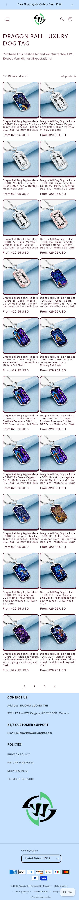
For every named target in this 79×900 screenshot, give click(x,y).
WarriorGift (24, 886)
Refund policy (61, 886)
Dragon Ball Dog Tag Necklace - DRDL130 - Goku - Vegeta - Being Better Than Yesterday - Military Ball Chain (58, 125)
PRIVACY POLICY (18, 754)
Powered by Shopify (41, 886)
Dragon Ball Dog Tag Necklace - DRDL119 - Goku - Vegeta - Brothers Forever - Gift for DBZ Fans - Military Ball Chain (20, 420)
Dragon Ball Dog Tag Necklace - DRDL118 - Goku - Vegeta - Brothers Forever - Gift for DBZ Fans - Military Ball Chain (57, 420)
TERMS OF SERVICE (20, 779)
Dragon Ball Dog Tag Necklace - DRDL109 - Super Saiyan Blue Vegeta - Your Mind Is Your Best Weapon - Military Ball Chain (20, 598)
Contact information (41, 897)
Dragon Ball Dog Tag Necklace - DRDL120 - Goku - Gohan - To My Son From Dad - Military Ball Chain (57, 361)
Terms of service (41, 892)
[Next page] (54, 686)
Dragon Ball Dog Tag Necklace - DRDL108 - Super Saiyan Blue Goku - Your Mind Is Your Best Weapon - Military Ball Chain (58, 598)
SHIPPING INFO (17, 770)
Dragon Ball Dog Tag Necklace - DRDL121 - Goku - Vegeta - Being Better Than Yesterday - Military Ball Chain (21, 361)
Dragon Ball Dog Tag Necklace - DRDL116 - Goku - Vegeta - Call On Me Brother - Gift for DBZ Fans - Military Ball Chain (57, 479)
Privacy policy (22, 892)
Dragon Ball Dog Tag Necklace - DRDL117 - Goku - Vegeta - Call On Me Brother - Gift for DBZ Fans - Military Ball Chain (20, 479)
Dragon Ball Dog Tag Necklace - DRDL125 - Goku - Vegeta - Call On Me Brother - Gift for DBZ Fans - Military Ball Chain (20, 302)
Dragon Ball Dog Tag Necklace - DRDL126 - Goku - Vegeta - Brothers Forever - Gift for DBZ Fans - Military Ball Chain (57, 243)
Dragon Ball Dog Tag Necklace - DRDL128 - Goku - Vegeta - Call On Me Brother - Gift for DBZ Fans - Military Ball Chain (57, 184)
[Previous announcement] (7, 5)
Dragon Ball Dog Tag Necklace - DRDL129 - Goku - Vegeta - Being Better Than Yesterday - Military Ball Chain (21, 184)
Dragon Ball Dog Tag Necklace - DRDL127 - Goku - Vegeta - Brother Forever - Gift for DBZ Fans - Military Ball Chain (20, 243)
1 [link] (25, 686)
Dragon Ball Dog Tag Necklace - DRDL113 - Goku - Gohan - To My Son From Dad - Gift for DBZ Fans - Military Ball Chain (58, 537)
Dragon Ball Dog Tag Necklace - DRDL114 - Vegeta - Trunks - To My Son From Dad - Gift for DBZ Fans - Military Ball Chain (21, 125)
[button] (7, 19)
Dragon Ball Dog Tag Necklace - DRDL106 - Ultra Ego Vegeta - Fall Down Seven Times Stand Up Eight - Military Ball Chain (21, 660)
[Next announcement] (72, 5)
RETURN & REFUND (20, 762)
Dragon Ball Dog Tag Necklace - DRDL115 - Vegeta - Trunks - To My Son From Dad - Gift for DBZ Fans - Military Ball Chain (21, 537)
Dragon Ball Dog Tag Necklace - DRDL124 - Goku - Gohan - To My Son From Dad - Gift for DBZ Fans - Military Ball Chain (58, 302)
